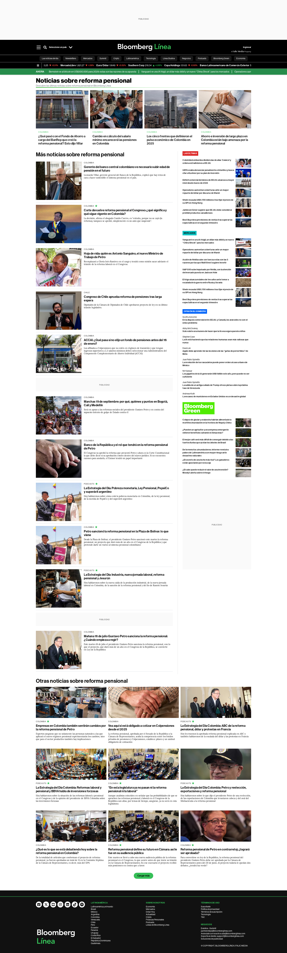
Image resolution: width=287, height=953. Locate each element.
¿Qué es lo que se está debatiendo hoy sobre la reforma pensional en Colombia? (66, 851)
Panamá (94, 930)
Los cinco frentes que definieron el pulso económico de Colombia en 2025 (169, 139)
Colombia (95, 917)
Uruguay (94, 933)
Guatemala (95, 943)
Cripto (149, 917)
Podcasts (150, 922)
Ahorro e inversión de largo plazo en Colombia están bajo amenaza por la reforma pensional (224, 139)
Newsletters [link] (70, 58)
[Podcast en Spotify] (82, 904)
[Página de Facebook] (39, 904)
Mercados (150, 909)
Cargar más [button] (143, 875)
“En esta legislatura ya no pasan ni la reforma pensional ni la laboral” (137, 789)
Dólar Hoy (150, 912)
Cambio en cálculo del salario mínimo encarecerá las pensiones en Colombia (115, 139)
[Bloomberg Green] (217, 408)
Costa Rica (95, 935)
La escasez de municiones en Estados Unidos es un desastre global (214, 396)
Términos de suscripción (211, 912)
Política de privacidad (210, 909)
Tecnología (206, 914)
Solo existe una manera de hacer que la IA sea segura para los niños (214, 331)
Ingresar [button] (247, 47)
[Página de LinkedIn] (68, 904)
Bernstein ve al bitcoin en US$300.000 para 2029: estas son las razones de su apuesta (56, 71)
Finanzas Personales (155, 919)
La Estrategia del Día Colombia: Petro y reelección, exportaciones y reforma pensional (213, 789)
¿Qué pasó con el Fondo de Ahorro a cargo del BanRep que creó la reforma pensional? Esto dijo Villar (61, 139)
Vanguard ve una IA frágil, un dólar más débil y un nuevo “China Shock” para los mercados (149, 71)
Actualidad (150, 914)
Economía (150, 906)
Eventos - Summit (208, 928)
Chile (93, 922)
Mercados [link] (87, 58)
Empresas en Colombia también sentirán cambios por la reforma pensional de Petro (71, 727)
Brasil (93, 909)
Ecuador (95, 927)
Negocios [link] (186, 58)
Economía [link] (240, 58)
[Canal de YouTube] (53, 904)
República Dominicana (100, 940)
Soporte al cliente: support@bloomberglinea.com (222, 936)
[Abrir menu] (38, 47)
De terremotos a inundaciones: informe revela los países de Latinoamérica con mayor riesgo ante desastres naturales (206, 452)
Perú (93, 925)
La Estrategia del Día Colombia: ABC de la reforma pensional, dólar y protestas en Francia (213, 727)
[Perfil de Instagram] (60, 904)
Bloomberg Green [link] (221, 58)
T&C (203, 917)
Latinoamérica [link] (132, 58)
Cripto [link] (116, 58)
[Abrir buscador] (45, 47)
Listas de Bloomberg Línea (157, 925)
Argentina (95, 914)
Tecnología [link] (151, 58)
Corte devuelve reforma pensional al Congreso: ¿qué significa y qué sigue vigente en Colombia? (125, 212)
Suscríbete (205, 906)
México (94, 912)
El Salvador (96, 938)
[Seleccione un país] (70, 47)
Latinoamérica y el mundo (102, 906)
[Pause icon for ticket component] (38, 65)
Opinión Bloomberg (195, 311)
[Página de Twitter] (46, 904)
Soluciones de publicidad (212, 939)
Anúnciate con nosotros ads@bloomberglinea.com (223, 933)
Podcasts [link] (202, 58)
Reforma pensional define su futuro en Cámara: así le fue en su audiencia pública (142, 851)
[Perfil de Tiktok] (75, 904)
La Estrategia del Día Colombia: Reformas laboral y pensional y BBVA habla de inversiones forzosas (68, 789)
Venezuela (95, 919)
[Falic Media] (233, 51)
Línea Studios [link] (169, 58)
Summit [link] (103, 58)
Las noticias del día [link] (50, 58)
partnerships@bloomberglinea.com (216, 931)
